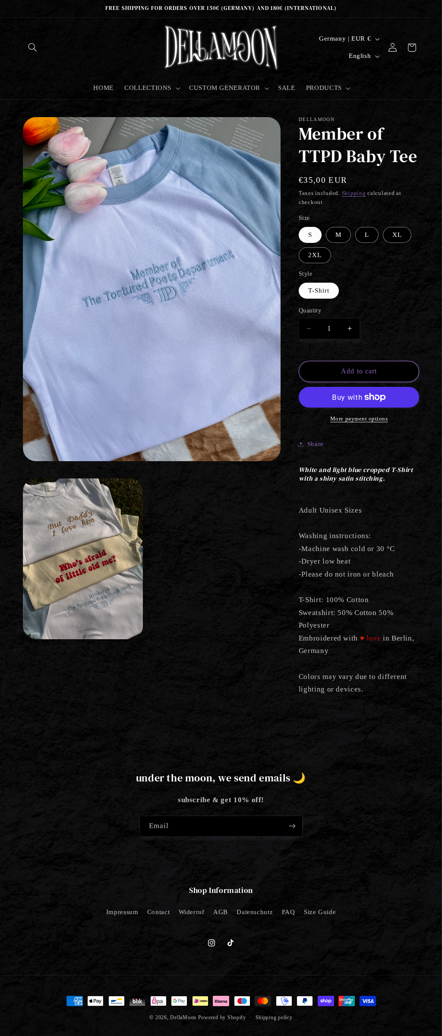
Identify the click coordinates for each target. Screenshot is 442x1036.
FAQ (288, 911)
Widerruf (192, 911)
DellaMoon (183, 1017)
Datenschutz (255, 911)
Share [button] (315, 443)
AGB (220, 911)
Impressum (122, 911)
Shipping (354, 193)
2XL (315, 255)
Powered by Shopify (222, 1017)
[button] (33, 47)
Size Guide (320, 911)
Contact (158, 911)
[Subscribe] (292, 826)
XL (397, 234)
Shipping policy (274, 1017)
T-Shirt (318, 290)
